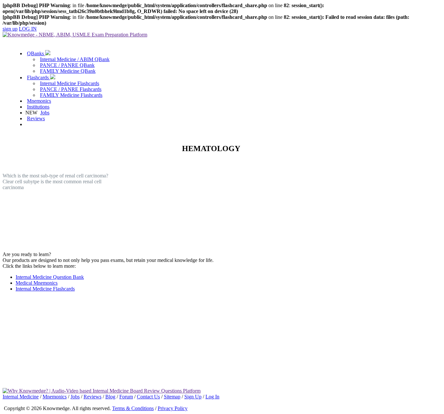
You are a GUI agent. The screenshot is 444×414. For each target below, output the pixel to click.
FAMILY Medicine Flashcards (71, 95)
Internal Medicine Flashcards (69, 83)
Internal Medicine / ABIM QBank (75, 59)
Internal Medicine (21, 396)
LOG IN (28, 29)
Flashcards (38, 77)
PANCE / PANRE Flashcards (70, 89)
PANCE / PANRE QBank (67, 65)
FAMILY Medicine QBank (68, 71)
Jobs (44, 112)
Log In (212, 396)
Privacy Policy (173, 408)
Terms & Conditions (133, 408)
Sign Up (193, 396)
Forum (126, 396)
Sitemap (172, 396)
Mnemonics (39, 101)
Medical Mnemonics (37, 283)
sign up (10, 29)
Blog (110, 396)
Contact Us (148, 396)
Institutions (38, 107)
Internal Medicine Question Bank (50, 277)
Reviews (36, 118)
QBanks (36, 53)
